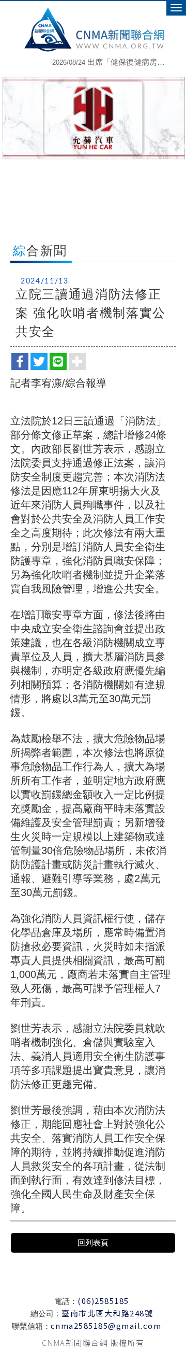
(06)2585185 (103, 1300)
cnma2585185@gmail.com (106, 1325)
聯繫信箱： (31, 1326)
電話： (66, 1301)
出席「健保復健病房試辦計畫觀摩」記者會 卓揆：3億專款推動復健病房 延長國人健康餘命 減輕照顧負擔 (111, 59)
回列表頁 (93, 1242)
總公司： (45, 1313)
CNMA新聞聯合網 (93, 28)
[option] (117, 68)
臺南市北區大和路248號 (107, 1313)
